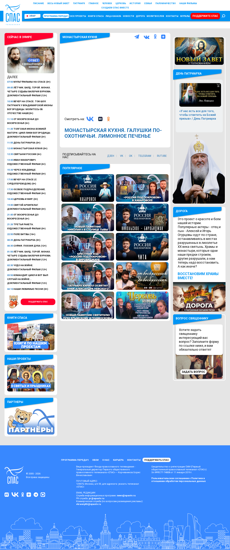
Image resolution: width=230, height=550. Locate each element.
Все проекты (78, 16)
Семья (148, 3)
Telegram (144, 155)
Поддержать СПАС (38, 302)
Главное (93, 3)
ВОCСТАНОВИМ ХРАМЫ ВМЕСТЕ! (198, 276)
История (135, 3)
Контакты (172, 16)
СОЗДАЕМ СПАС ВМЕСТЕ (115, 7)
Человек (107, 3)
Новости (128, 16)
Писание (38, 3)
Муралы (185, 16)
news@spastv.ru (126, 495)
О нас (105, 460)
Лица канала (113, 16)
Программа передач (56, 16)
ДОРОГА (182, 211)
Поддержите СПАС (205, 16)
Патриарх (79, 3)
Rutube (162, 155)
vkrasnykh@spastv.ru (88, 504)
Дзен (110, 155)
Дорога (140, 16)
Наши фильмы (188, 3)
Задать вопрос (193, 371)
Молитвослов (155, 16)
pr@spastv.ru (96, 498)
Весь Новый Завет (58, 3)
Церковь (121, 3)
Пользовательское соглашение (170, 478)
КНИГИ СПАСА (96, 16)
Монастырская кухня (80, 37)
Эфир (32, 16)
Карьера (118, 460)
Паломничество (165, 3)
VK (121, 155)
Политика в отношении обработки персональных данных (178, 479)
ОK (130, 155)
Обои (95, 460)
